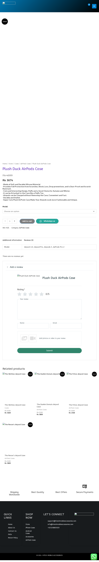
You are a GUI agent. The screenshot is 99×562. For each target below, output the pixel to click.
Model (5, 207)
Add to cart (27, 221)
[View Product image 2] (38, 148)
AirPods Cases (25, 164)
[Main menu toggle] (94, 6)
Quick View (17, 400)
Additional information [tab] (12, 240)
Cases (17, 164)
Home (5, 164)
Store (11, 164)
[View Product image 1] (14, 148)
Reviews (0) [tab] (28, 240)
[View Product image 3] (62, 148)
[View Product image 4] (85, 148)
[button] (82, 6)
